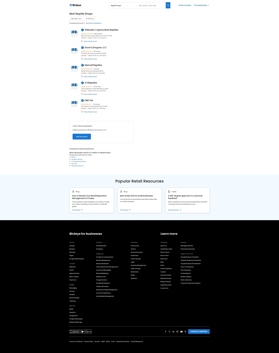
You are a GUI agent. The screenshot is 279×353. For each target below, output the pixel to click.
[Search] (168, 5)
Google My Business (103, 283)
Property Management (138, 265)
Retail (86, 41)
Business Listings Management (106, 290)
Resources (164, 259)
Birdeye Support (186, 277)
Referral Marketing (102, 273)
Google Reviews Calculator (190, 257)
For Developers (186, 273)
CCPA (113, 341)
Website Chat (101, 277)
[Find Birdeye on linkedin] (173, 331)
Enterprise (99, 249)
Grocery (74, 164)
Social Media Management (105, 296)
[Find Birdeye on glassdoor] (185, 331)
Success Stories (166, 275)
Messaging (73, 288)
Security (97, 341)
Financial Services (137, 252)
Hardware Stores (77, 166)
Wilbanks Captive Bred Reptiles (101, 30)
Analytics (72, 312)
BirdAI (71, 309)
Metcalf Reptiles (93, 65)
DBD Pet (89, 100)
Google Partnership (75, 319)
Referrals (72, 252)
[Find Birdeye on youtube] (181, 331)
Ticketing (72, 301)
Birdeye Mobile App (75, 322)
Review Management (103, 260)
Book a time (165, 255)
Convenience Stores (78, 161)
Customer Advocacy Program (191, 283)
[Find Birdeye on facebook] (166, 331)
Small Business (101, 246)
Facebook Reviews (102, 286)
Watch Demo (165, 252)
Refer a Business (186, 280)
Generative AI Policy (122, 341)
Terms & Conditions (76, 341)
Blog (162, 262)
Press (162, 265)
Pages (71, 255)
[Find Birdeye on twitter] (169, 331)
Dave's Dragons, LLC (96, 47)
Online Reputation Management (107, 267)
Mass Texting (73, 277)
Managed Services (187, 246)
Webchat (72, 267)
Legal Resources (166, 285)
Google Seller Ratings (76, 259)
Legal (132, 262)
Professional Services (188, 249)
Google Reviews (101, 280)
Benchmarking (74, 298)
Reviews (72, 249)
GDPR (103, 341)
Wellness (134, 278)
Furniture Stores (76, 159)
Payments (72, 280)
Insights (72, 294)
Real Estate (135, 272)
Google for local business (104, 257)
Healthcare (134, 255)
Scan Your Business (187, 267)
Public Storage (135, 268)
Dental (133, 249)
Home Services (136, 259)
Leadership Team (166, 249)
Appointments (74, 273)
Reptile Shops (92, 41)
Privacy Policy (88, 341)
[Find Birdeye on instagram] (177, 331)
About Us (164, 246)
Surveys (72, 291)
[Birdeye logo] (75, 5)
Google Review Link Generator (191, 263)
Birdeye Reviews (166, 278)
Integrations (73, 316)
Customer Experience (103, 293)
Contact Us (164, 288)
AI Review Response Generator (191, 260)
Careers (163, 272)
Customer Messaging (103, 270)
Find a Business (186, 270)
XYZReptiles (91, 82)
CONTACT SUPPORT (199, 331)
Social (71, 270)
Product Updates (166, 268)
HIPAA (108, 341)
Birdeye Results (166, 282)
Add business (82, 136)
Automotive (135, 246)
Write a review (185, 5)
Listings (72, 246)
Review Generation (102, 263)
